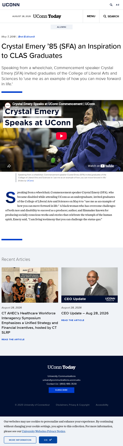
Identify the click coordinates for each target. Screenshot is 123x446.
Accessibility (102, 404)
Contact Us (52, 383)
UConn (30, 180)
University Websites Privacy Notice (43, 431)
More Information (20, 440)
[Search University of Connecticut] (111, 4)
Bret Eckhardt (26, 36)
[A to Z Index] (117, 4)
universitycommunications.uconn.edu (61, 380)
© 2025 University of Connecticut (32, 404)
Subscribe (61, 389)
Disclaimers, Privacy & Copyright (72, 404)
